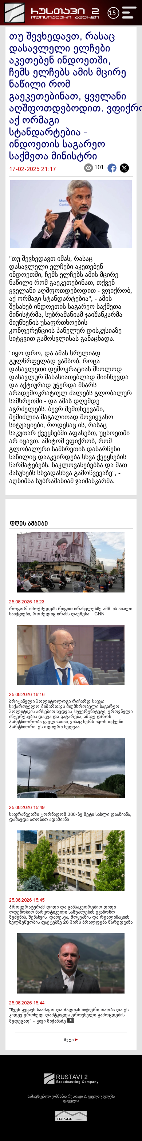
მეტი (69, 1040)
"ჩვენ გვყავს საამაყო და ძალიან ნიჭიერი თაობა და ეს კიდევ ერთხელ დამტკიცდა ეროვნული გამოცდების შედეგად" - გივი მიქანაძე (69, 1016)
